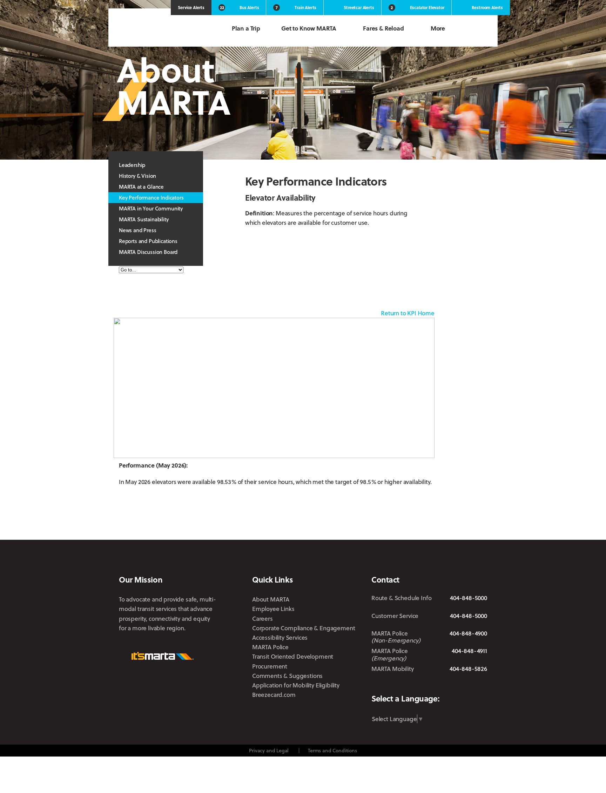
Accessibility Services (280, 637)
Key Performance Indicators (151, 197)
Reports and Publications (148, 241)
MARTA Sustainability (144, 219)
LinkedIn (459, 685)
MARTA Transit (376, 685)
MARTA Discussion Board (148, 252)
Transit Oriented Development (292, 656)
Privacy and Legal (269, 750)
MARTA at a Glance (141, 186)
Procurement (269, 666)
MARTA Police (270, 647)
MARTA (156, 28)
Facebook (419, 685)
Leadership (132, 165)
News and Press (137, 230)
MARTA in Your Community (151, 208)
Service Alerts (191, 7)
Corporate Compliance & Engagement (303, 628)
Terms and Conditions (332, 750)
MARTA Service (398, 685)
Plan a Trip (246, 28)
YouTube (482, 685)
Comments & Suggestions (287, 675)
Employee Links (273, 608)
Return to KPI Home (408, 313)
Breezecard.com (274, 694)
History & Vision (137, 176)
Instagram (438, 685)
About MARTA (270, 599)
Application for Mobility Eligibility (295, 685)
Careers (262, 618)
